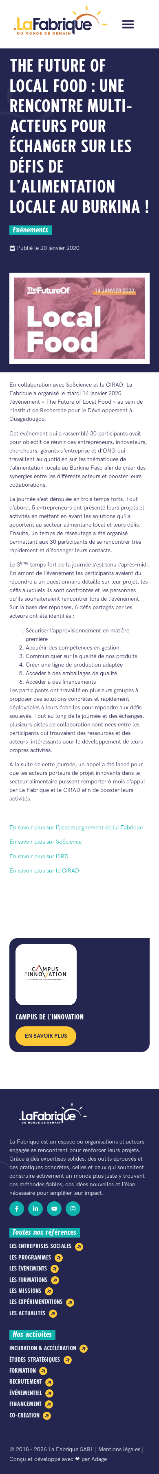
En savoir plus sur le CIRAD (44, 870)
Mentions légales (119, 1449)
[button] (128, 24)
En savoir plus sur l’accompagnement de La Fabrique (76, 827)
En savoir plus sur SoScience (45, 841)
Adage (99, 1459)
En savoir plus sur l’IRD (38, 856)
